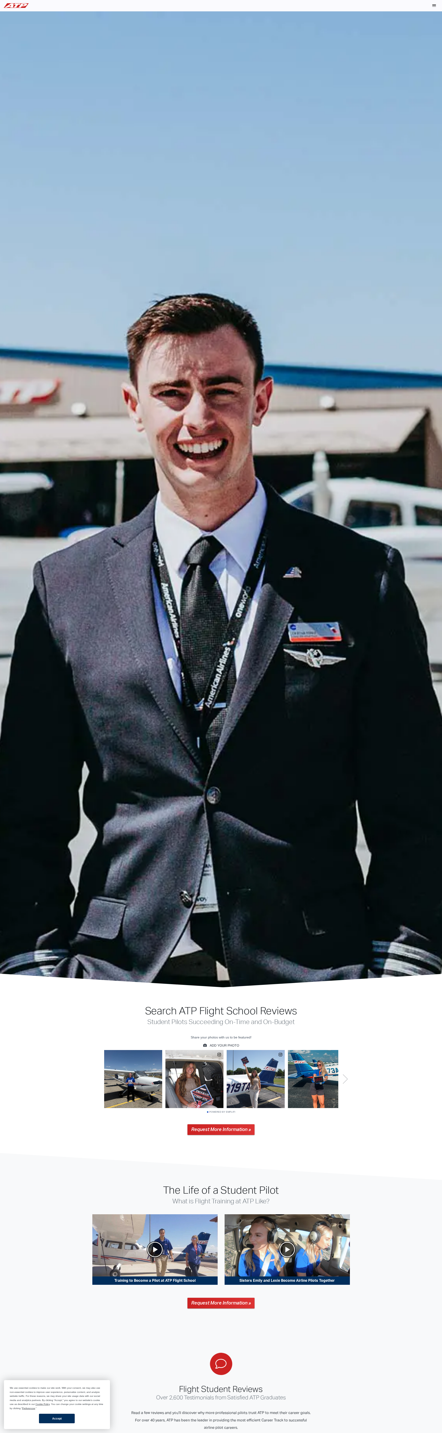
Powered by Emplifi (222, 1112)
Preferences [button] (28, 1408)
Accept (57, 1418)
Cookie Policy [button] (42, 1404)
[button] (434, 5)
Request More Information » (221, 1129)
